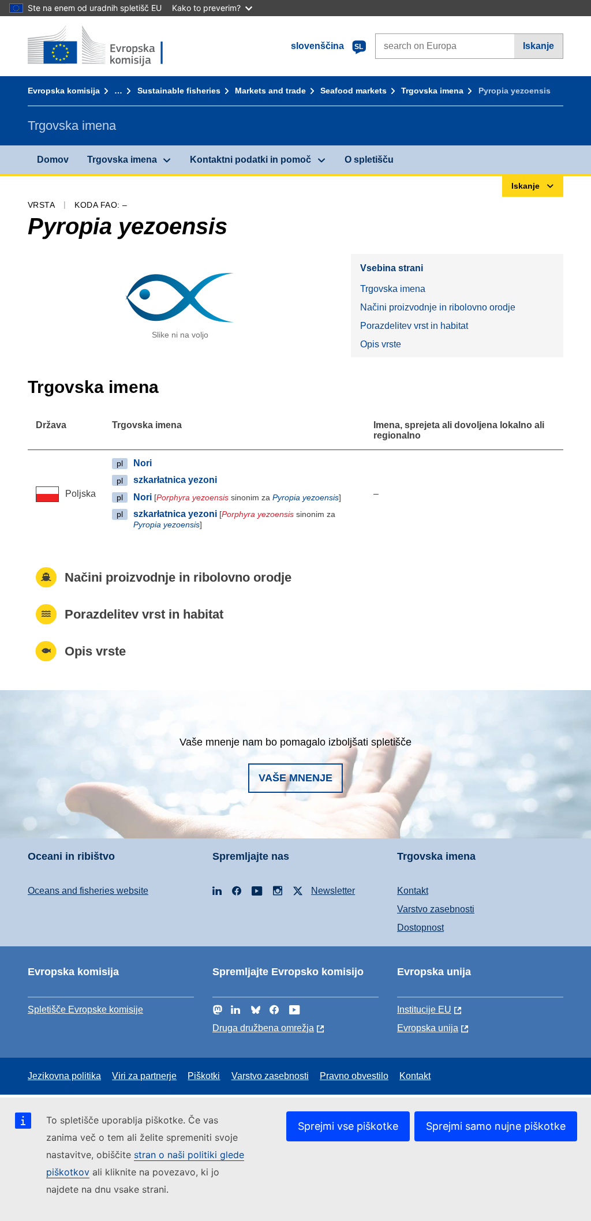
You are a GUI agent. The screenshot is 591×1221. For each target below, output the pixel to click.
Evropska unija (427, 1028)
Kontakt (412, 891)
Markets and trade (270, 90)
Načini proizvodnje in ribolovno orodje (437, 307)
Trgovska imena (432, 90)
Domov (53, 159)
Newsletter (333, 891)
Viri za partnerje (144, 1076)
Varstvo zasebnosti (435, 909)
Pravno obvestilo (354, 1076)
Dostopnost (420, 927)
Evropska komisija (64, 90)
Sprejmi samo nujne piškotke (496, 1126)
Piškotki (204, 1076)
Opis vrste (380, 344)
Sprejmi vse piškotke (348, 1126)
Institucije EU (424, 1009)
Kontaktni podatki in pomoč (250, 159)
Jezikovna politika (64, 1076)
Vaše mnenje (295, 778)
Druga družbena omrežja (263, 1028)
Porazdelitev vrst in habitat (414, 326)
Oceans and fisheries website (88, 891)
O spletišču (369, 159)
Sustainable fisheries (178, 90)
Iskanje (538, 46)
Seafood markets (353, 90)
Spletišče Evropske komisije (85, 1009)
